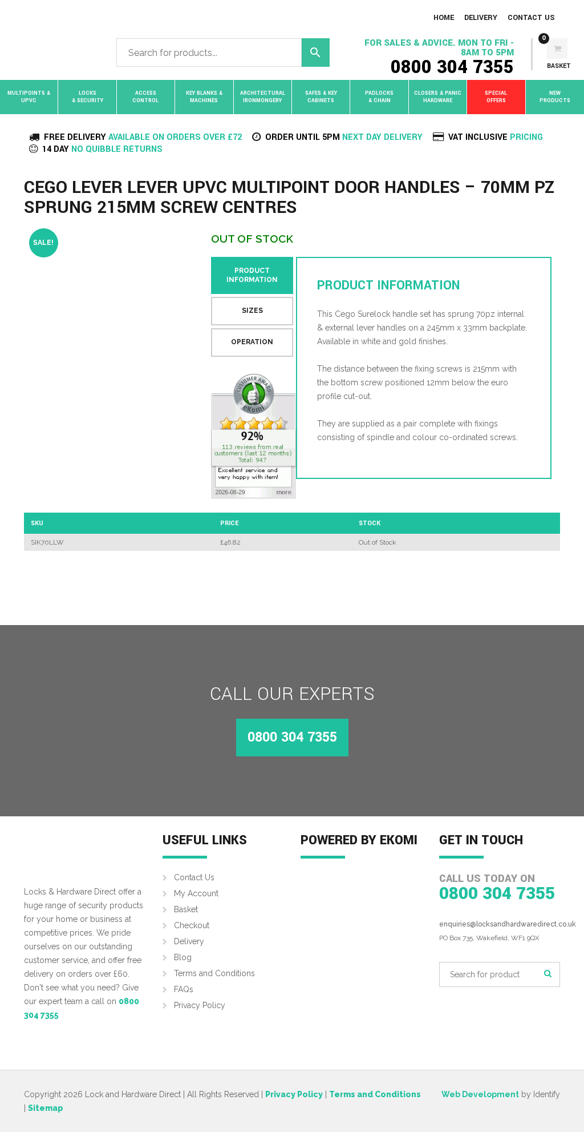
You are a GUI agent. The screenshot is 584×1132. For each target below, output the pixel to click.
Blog (183, 957)
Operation (252, 342)
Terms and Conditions (214, 973)
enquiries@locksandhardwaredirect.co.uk (507, 924)
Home (443, 18)
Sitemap (45, 1108)
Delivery (480, 18)
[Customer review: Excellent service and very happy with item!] (253, 436)
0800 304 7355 (452, 67)
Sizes (252, 311)
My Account (196, 893)
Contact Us (531, 18)
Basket (186, 909)
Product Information (252, 275)
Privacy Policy (199, 1005)
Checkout (191, 925)
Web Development (480, 1094)
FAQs (183, 989)
